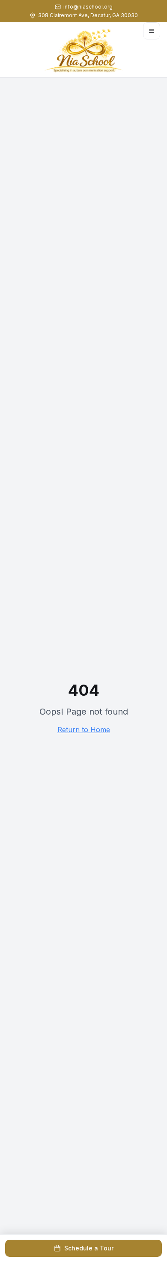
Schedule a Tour (88, 1248)
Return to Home (83, 729)
